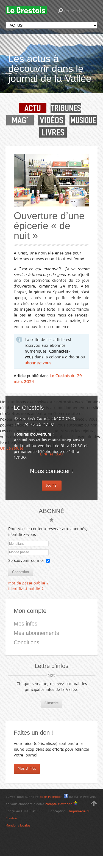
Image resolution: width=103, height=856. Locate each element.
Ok (2, 448)
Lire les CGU (51, 454)
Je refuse (15, 448)
